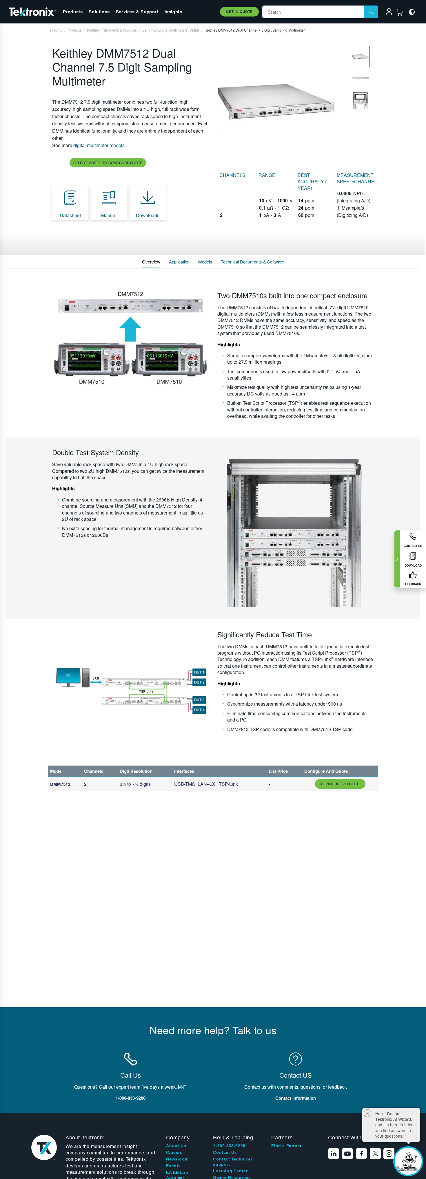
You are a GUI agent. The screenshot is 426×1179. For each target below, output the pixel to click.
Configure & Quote (340, 783)
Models (205, 262)
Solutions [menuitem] (99, 11)
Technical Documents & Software (252, 262)
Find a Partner (286, 1145)
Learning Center (230, 1171)
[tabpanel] (281, 101)
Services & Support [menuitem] (137, 11)
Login (386, 12)
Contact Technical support (232, 1162)
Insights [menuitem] (173, 11)
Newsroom (177, 1159)
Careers (174, 1152)
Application (179, 262)
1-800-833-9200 (229, 1145)
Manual (108, 215)
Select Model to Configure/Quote (107, 162)
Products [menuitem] (73, 11)
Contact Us (225, 1152)
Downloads (147, 215)
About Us (176, 1145)
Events (173, 1165)
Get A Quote (239, 11)
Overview (151, 262)
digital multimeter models (99, 145)
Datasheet (70, 215)
